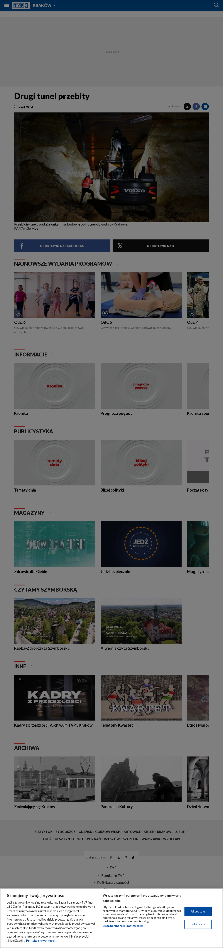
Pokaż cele (198, 924)
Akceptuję (198, 911)
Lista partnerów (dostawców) (123, 926)
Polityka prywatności (40, 940)
